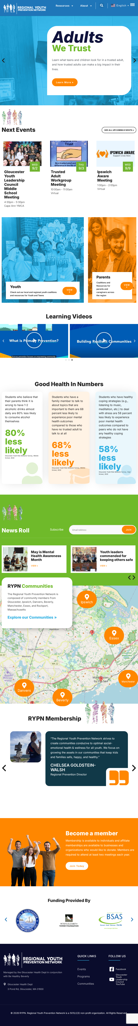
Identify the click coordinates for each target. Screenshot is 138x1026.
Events (81, 969)
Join (129, 529)
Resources (63, 5)
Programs (83, 976)
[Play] (34, 341)
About (84, 5)
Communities (85, 983)
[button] (3, 341)
